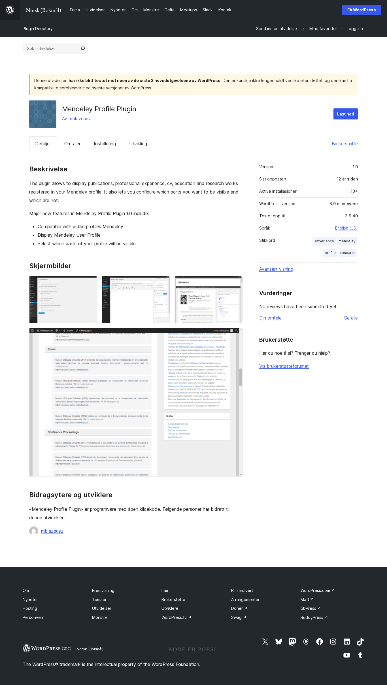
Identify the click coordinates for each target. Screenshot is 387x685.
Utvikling (138, 143)
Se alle (351, 318)
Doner (239, 608)
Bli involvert (242, 590)
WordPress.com (318, 590)
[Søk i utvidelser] (82, 48)
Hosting (30, 608)
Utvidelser (101, 608)
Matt (307, 599)
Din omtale (270, 318)
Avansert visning (276, 269)
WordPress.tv (176, 617)
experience (324, 241)
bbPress (311, 608)
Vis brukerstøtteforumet (284, 366)
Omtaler (72, 143)
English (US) (346, 228)
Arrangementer (245, 599)
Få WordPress (361, 9)
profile (330, 253)
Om (26, 590)
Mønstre (100, 617)
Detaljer (43, 143)
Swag (238, 617)
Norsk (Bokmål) (90, 649)
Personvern (33, 617)
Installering (105, 143)
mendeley (347, 241)
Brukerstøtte (345, 143)
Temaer (99, 599)
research (348, 253)
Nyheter (30, 599)
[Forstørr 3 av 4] (235, 283)
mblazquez (80, 118)
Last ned (345, 114)
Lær (165, 590)
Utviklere (169, 608)
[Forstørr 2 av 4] (162, 283)
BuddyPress (314, 617)
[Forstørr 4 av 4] (235, 335)
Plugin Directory (38, 28)
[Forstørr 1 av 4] (90, 283)
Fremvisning (103, 590)
